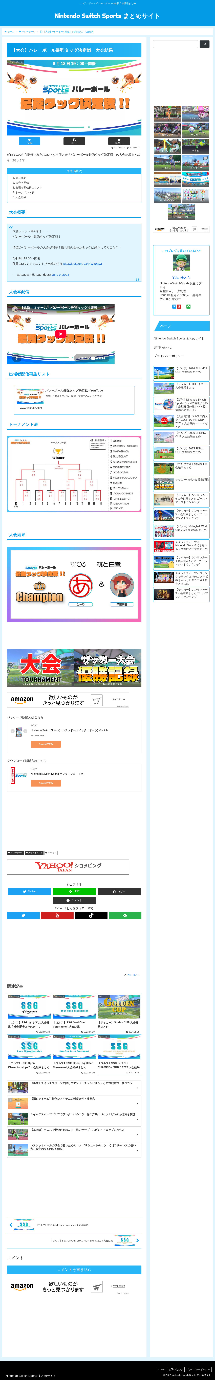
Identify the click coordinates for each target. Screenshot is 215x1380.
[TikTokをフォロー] (91, 915)
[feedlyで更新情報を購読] (125, 915)
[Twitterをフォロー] (23, 915)
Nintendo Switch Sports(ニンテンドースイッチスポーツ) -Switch (69, 730)
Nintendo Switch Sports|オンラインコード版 (57, 773)
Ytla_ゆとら (181, 278)
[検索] (205, 44)
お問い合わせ (163, 347)
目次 (69, 171)
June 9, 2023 (60, 274)
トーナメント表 (24, 192)
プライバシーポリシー (169, 356)
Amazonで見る (46, 744)
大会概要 (20, 177)
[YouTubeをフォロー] (57, 915)
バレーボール (17, 853)
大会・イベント (35, 853)
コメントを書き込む (74, 1270)
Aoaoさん (52, 853)
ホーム (161, 1369)
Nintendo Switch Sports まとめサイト (179, 338)
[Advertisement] (74, 820)
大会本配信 (22, 182)
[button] (74, 141)
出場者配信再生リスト (28, 187)
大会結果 (20, 197)
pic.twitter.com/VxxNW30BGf (82, 263)
